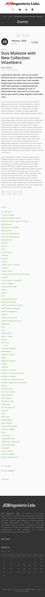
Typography (5, 448)
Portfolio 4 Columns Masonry (12, 379)
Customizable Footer (9, 286)
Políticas (4, 364)
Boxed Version (6, 240)
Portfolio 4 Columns (8, 376)
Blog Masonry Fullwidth (10, 227)
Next (27, 35)
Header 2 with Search (9, 318)
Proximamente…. (7, 389)
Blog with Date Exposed (10, 234)
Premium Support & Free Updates (14, 382)
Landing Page (6, 333)
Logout (5, 345)
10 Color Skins (6, 212)
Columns (4, 258)
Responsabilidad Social (9, 457)
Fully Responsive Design (10, 308)
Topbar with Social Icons (10, 442)
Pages (3, 358)
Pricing (3, 386)
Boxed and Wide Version (10, 237)
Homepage (5, 324)
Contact (4, 262)
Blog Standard (6, 230)
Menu (12, 10)
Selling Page (5, 404)
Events (11, 16)
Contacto (4, 268)
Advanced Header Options (11, 218)
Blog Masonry (6, 224)
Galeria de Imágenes (9, 311)
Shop (3, 414)
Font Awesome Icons (9, 299)
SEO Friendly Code (8, 407)
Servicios (4, 410)
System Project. (30, 589)
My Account (5, 342)
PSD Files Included (8, 392)
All (18, 35)
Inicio (3, 330)
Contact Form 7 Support (10, 265)
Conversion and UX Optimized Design (15, 274)
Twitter (9, 193)
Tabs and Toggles (8, 429)
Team (3, 432)
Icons (3, 327)
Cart (2, 249)
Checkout (4, 255)
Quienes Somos (7, 395)
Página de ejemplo (8, 361)
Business (4, 243)
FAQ (2, 296)
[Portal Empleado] (26, 9)
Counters (4, 277)
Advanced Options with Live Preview (14, 221)
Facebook (3, 193)
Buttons (4, 246)
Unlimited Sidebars (8, 454)
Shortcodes (5, 417)
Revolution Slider (7, 401)
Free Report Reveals (8, 302)
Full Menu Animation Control (12, 305)
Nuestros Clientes (8, 354)
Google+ (14, 193)
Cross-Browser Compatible (11, 280)
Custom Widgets (7, 283)
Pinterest (20, 193)
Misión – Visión (6, 336)
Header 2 (4, 314)
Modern (4, 339)
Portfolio (4, 367)
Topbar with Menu (8, 438)
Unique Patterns (7, 451)
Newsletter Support (8, 348)
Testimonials (6, 435)
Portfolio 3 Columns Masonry (12, 373)
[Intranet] (32, 9)
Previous (23, 35)
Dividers (4, 290)
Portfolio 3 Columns (8, 370)
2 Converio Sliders (8, 215)
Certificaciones (6, 252)
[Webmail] (19, 9)
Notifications (6, 351)
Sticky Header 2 (7, 423)
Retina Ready (6, 398)
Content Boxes (6, 271)
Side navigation (7, 420)
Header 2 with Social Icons (11, 321)
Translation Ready (8, 445)
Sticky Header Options (9, 426)
